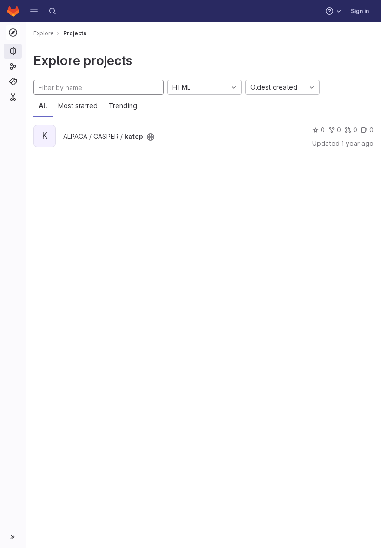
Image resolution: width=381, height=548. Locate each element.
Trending (123, 106)
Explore (43, 33)
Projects (74, 33)
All (43, 106)
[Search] (52, 11)
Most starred (78, 106)
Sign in (360, 10)
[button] (33, 11)
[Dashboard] (13, 11)
